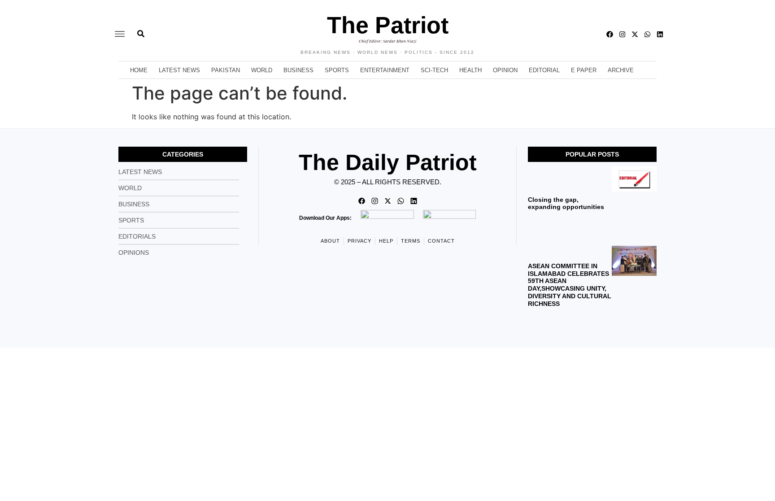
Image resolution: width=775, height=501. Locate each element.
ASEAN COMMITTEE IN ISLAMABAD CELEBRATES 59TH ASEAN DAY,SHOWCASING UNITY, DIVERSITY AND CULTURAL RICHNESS (569, 284)
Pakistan (225, 70)
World (261, 70)
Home (139, 70)
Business (298, 70)
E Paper (583, 70)
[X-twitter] (634, 34)
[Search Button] (141, 29)
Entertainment (384, 70)
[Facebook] (609, 34)
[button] (120, 34)
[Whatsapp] (647, 34)
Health (470, 70)
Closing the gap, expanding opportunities (566, 203)
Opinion (505, 70)
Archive (621, 70)
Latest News (179, 70)
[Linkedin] (660, 34)
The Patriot (387, 25)
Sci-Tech (434, 70)
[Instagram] (622, 34)
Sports (337, 70)
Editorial (544, 70)
